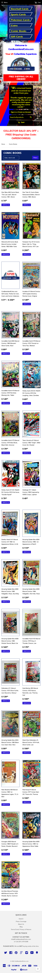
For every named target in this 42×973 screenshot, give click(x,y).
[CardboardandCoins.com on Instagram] (26, 953)
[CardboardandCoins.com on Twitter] (5, 953)
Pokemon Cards (20, 20)
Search (21, 919)
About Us (21, 924)
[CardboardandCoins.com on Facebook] (10, 953)
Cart (22, 122)
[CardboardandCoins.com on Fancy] (37, 953)
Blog (21, 927)
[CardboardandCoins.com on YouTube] (32, 953)
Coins (14, 25)
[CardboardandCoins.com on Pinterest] (16, 953)
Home (3, 144)
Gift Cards (17, 36)
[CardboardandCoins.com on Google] (21, 953)
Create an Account (24, 112)
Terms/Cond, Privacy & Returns (21, 929)
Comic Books (18, 31)
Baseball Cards (19, 9)
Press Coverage (21, 921)
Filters (35, 158)
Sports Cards (18, 14)
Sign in (13, 112)
